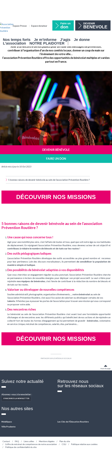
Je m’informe (45, 39)
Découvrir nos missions (56, 197)
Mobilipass (6, 422)
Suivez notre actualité (22, 381)
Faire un (65, 25)
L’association (14, 43)
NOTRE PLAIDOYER (46, 43)
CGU (64, 444)
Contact (6, 441)
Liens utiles (29, 441)
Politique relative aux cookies (84, 444)
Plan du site (64, 441)
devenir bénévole (56, 149)
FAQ (17, 441)
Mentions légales (47, 441)
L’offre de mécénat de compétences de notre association (31, 444)
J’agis (65, 39)
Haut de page (105, 368)
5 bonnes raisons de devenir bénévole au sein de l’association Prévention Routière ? (49, 179)
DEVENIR (95, 25)
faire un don (56, 158)
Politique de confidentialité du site (21, 447)
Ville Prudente (8, 426)
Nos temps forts (16, 39)
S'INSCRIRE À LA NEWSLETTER (16, 398)
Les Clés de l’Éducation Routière (73, 422)
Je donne (82, 39)
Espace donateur (39, 25)
